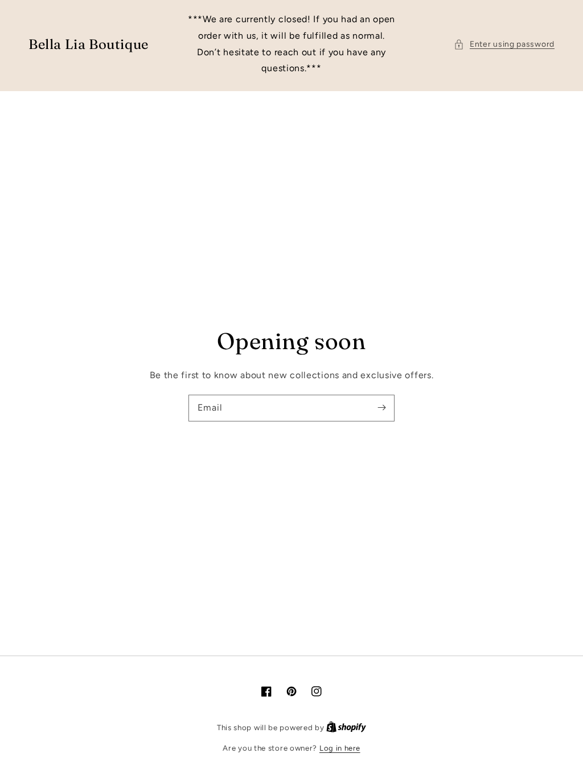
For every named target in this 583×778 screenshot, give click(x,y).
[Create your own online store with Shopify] (346, 727)
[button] (504, 44)
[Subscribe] (381, 407)
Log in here (339, 748)
